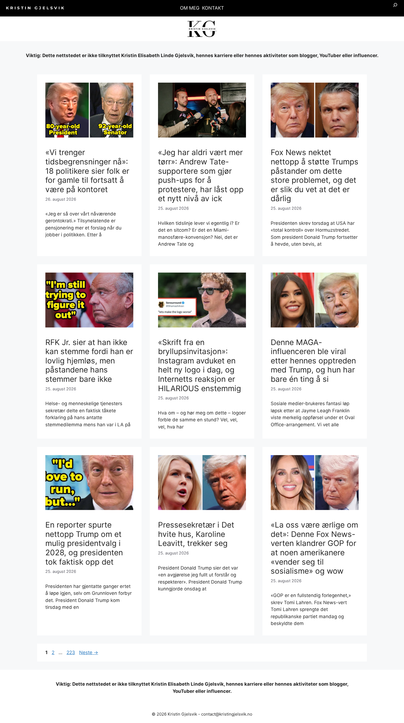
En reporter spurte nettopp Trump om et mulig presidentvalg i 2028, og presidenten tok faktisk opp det (84, 543)
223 (71, 652)
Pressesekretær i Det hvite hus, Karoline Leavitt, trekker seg (196, 534)
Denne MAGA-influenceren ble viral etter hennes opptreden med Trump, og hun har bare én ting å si (313, 361)
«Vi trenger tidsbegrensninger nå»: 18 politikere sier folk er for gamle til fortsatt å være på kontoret (87, 171)
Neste (88, 652)
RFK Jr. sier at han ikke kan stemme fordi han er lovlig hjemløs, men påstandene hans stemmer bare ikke (89, 361)
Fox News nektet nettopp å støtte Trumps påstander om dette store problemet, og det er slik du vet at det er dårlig (314, 175)
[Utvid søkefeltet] (395, 8)
